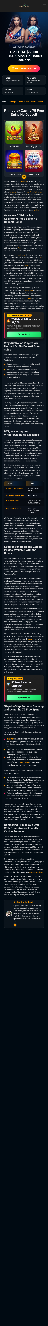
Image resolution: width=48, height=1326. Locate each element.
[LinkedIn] (15, 925)
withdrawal (29, 290)
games (26, 265)
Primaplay (13, 192)
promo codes (23, 762)
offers (36, 210)
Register (10, 739)
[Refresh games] (24, 177)
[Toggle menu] (44, 6)
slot (41, 257)
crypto (28, 298)
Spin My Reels (24, 697)
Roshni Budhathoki (23, 902)
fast (19, 248)
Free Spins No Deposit (34, 192)
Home (4, 102)
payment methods (36, 872)
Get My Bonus (24, 334)
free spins (23, 181)
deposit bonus (20, 255)
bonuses (31, 639)
